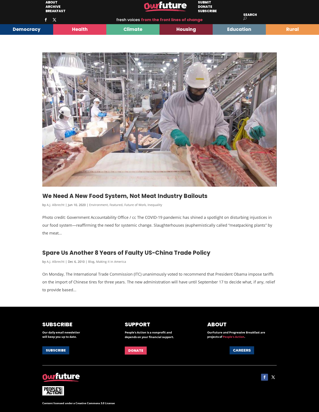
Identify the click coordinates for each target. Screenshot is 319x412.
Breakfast (56, 11)
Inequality (155, 205)
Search (250, 14)
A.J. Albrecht (55, 205)
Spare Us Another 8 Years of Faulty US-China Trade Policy (126, 253)
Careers (242, 350)
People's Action (233, 337)
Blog (91, 262)
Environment (98, 205)
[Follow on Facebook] (45, 19)
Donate (135, 350)
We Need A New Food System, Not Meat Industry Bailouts (124, 196)
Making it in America (111, 262)
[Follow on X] (54, 19)
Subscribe (207, 11)
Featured (116, 205)
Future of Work (135, 205)
